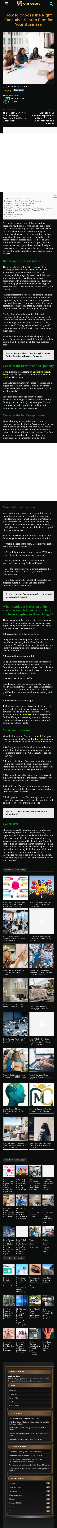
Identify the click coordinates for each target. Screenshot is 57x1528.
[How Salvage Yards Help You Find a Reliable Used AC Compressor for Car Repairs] (15, 1024)
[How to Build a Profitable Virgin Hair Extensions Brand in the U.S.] (41, 1129)
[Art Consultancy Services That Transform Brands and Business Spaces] (15, 1129)
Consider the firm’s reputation (20, 203)
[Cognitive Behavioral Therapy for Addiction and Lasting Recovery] (22, 1333)
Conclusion (11, 217)
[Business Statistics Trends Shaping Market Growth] (41, 1095)
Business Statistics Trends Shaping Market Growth (40, 1110)
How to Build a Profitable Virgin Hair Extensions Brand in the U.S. (41, 1145)
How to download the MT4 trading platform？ (7, 1282)
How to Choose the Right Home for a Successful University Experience (14, 904)
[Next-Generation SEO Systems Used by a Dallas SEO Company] (15, 922)
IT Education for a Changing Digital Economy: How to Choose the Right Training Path (21, 1317)
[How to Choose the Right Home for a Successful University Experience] (15, 888)
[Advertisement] (28, 162)
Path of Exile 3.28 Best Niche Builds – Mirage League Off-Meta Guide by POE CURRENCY (40, 1042)
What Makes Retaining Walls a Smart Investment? (47, 1282)
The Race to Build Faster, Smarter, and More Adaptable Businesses (41, 939)
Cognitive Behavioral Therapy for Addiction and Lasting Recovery (21, 1347)
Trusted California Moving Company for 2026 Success (14, 1076)
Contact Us (13, 1394)
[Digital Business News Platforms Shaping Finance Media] (41, 1060)
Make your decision (15, 214)
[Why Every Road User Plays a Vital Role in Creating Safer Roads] (41, 888)
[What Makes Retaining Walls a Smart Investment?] (48, 1269)
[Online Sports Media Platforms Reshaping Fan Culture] (15, 1095)
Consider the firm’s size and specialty (23, 201)
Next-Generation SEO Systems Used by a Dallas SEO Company (14, 939)
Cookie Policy (14, 1406)
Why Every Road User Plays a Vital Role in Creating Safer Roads (41, 904)
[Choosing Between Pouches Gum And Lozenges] (9, 1333)
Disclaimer (12, 1402)
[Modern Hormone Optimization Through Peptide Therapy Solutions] (35, 1333)
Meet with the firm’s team (18, 206)
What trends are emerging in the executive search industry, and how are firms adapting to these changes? (29, 210)
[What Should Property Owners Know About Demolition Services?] (35, 1300)
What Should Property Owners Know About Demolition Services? (34, 1314)
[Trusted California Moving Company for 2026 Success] (15, 1060)
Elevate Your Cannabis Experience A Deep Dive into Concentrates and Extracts (42, 118)
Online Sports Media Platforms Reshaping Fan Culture (13, 1111)
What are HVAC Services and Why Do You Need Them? (13, 973)
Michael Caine (12, 96)
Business (18, 90)
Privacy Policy (14, 1398)
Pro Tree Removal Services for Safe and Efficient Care (8, 1314)
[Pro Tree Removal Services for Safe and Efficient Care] (9, 1300)
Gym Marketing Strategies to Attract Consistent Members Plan (47, 1315)
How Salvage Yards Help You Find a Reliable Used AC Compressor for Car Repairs (15, 1041)
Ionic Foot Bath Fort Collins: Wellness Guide (46, 1346)
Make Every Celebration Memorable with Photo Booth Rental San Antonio (41, 973)
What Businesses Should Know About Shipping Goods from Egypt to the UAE (41, 1007)
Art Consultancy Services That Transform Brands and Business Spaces (14, 1145)
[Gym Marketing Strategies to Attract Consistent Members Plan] (48, 1300)
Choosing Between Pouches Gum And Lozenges (8, 1346)
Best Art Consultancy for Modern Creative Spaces (13, 1006)
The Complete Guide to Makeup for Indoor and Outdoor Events (35, 1283)
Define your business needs (18, 199)
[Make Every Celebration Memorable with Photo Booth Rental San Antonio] (41, 956)
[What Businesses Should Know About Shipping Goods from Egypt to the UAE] (41, 990)
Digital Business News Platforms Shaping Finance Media (40, 1077)
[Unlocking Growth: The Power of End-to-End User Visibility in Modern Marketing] (22, 1269)
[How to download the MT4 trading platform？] (9, 1269)
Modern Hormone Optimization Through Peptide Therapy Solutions (34, 1348)
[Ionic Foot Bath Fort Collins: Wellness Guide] (48, 1333)
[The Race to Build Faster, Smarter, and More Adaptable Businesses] (41, 922)
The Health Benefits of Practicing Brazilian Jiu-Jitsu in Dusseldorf (14, 116)
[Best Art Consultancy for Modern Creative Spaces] (15, 990)
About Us (12, 1390)
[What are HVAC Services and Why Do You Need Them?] (15, 956)
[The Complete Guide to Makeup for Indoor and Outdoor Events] (35, 1269)
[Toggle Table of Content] (54, 195)
